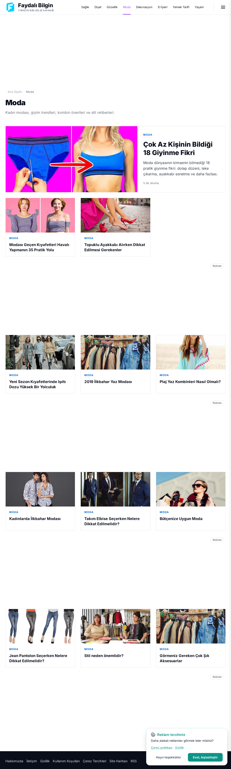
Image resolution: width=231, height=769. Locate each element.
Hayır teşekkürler (168, 757)
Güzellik (112, 7)
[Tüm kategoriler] (223, 7)
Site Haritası (118, 761)
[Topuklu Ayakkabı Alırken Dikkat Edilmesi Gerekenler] (115, 215)
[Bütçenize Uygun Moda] (190, 489)
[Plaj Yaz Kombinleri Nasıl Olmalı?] (190, 352)
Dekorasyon (144, 7)
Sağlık (85, 7)
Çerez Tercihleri (94, 761)
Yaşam (199, 7)
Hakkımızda (14, 761)
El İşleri (162, 7)
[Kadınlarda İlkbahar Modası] (40, 489)
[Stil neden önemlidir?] (115, 626)
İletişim (31, 761)
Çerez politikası (161, 747)
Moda (127, 7)
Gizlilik (45, 761)
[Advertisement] (115, 49)
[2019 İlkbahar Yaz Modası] (115, 352)
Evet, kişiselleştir (205, 757)
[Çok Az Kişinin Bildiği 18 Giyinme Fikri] (71, 159)
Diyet (98, 7)
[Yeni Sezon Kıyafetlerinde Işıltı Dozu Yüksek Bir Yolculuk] (40, 352)
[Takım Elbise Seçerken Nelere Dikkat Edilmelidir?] (115, 489)
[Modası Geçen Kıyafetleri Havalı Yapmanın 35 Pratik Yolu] (40, 215)
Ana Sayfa (15, 92)
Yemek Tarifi (181, 7)
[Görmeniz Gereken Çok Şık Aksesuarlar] (190, 626)
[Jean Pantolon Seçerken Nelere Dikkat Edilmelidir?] (40, 626)
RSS (134, 761)
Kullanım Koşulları (66, 761)
